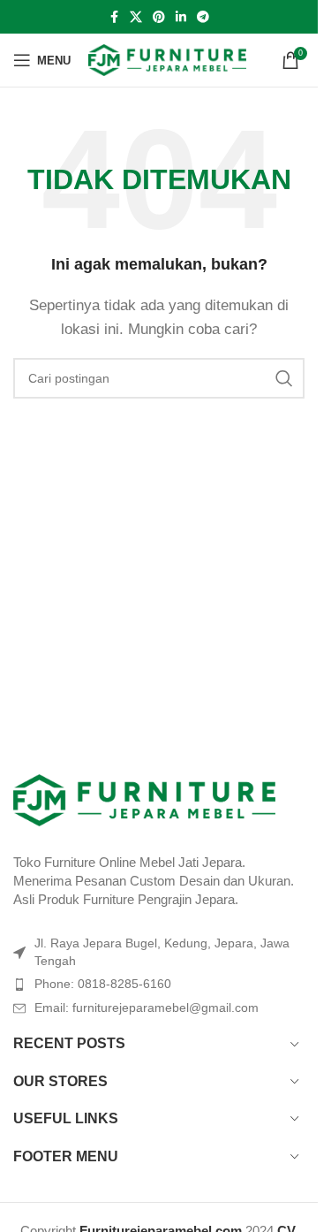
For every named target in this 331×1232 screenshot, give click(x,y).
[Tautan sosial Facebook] (113, 17)
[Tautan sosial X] (135, 17)
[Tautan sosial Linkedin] (181, 17)
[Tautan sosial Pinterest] (158, 17)
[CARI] (284, 378)
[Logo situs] (167, 58)
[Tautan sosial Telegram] (203, 17)
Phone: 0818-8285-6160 (102, 984)
